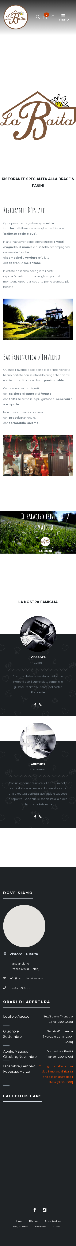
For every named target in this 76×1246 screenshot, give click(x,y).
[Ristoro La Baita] (15, 17)
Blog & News (20, 1226)
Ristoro (33, 1221)
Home (18, 1221)
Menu (64, 19)
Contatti (58, 1226)
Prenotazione (53, 1221)
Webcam (40, 1226)
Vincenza (38, 657)
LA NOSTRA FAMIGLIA (38, 602)
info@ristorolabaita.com (26, 978)
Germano (38, 764)
